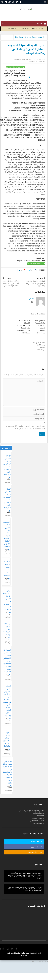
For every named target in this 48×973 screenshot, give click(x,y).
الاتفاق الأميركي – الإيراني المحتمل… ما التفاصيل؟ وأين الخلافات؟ (6, 465)
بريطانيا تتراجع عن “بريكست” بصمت (6, 629)
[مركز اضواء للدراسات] (24, 9)
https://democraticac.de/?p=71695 (31, 260)
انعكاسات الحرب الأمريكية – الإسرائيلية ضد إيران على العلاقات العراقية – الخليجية (23, 325)
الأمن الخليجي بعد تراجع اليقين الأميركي (39, 345)
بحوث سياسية (8, 478)
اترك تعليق (42, 61)
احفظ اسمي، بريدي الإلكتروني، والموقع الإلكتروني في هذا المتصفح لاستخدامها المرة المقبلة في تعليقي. (25, 427)
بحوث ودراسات (30, 37)
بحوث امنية (19, 37)
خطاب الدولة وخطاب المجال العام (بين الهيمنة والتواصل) (6, 738)
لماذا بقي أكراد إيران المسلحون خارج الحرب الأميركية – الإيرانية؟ (40, 325)
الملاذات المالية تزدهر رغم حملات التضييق (6, 569)
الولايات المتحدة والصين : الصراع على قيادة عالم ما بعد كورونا (35, 282)
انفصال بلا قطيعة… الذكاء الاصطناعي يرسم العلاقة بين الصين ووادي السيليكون (7, 661)
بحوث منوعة (8, 675)
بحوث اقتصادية (7, 550)
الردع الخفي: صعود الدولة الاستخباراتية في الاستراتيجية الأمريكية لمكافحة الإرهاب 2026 (7, 772)
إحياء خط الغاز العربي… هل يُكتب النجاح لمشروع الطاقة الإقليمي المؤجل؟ (6, 534)
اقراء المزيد (7, 482)
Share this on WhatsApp (16, 67)
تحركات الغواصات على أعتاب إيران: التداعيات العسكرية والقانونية (11, 282)
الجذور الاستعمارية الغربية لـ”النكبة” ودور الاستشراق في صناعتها (7, 600)
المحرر (31, 298)
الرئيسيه (41, 37)
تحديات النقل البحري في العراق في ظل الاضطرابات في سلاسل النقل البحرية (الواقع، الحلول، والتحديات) (7, 701)
